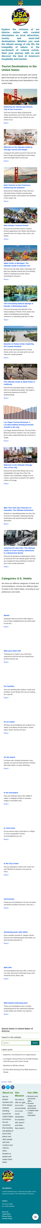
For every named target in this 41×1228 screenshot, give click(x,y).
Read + (6, 123)
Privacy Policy (7, 1216)
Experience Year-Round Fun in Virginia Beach (19, 1055)
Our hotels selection (8, 1206)
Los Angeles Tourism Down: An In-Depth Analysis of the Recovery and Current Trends (20, 1060)
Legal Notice (6, 1214)
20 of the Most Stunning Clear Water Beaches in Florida (20, 1071)
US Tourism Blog (7, 1204)
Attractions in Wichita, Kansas (13, 1065)
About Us (5, 1212)
